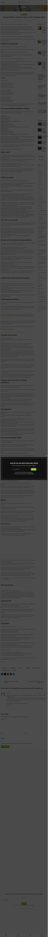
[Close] (46, 455)
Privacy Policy (31, 473)
